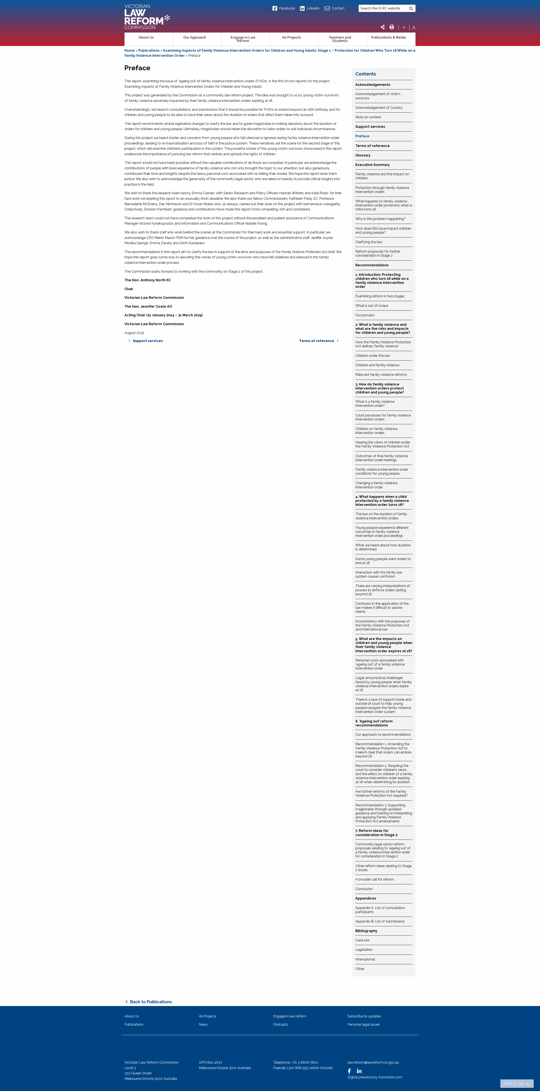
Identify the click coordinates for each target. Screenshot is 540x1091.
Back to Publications (151, 1002)
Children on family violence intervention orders (376, 431)
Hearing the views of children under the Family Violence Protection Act (382, 444)
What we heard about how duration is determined (383, 547)
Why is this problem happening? (380, 219)
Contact (338, 8)
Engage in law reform (289, 1016)
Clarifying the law (368, 242)
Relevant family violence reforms (381, 375)
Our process (364, 315)
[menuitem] (149, 39)
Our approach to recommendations (383, 735)
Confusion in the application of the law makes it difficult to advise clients (382, 608)
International (365, 959)
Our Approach (194, 37)
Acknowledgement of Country (379, 108)
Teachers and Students (340, 39)
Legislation (364, 950)
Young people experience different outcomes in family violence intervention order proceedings (382, 532)
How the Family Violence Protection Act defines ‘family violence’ (383, 344)
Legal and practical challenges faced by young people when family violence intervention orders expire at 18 (383, 684)
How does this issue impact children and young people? (383, 230)
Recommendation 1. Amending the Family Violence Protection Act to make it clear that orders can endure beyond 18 (383, 750)
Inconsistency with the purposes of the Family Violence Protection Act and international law (382, 625)
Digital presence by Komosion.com (375, 1077)
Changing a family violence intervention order (376, 485)
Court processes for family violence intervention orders (383, 417)
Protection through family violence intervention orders (382, 190)
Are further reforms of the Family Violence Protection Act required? (381, 793)
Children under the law (372, 356)
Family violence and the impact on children (382, 176)
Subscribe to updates (364, 1016)
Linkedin (313, 8)
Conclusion (364, 889)
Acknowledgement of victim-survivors (378, 96)
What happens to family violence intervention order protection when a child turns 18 (383, 205)
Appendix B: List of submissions (380, 921)
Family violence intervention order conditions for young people (381, 471)
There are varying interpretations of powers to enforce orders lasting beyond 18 (382, 590)
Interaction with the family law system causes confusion (378, 574)
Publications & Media (388, 37)
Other (359, 969)
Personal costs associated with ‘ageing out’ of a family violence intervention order (380, 664)
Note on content (368, 117)
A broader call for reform (374, 879)
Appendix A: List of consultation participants (380, 910)
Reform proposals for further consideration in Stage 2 (377, 253)
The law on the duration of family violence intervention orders (381, 516)
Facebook (287, 8)
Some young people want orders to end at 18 (383, 561)
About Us (146, 37)
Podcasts (280, 1024)
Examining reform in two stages (380, 296)
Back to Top (514, 1083)
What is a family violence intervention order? (374, 404)
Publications (149, 50)
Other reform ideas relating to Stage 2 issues (383, 868)
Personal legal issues (364, 1024)
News (203, 1024)
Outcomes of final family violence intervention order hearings (381, 458)
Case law (362, 940)
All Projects (291, 37)
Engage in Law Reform (243, 39)
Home (129, 50)
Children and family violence (377, 365)
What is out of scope (371, 306)
